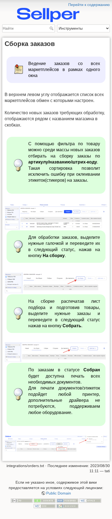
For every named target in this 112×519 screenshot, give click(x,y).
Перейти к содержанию (89, 4)
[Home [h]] (56, 3)
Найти (52, 28)
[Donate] (44, 500)
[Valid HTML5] (90, 500)
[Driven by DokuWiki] (67, 505)
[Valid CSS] (44, 505)
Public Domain (58, 493)
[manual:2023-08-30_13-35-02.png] (56, 443)
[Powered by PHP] (67, 500)
